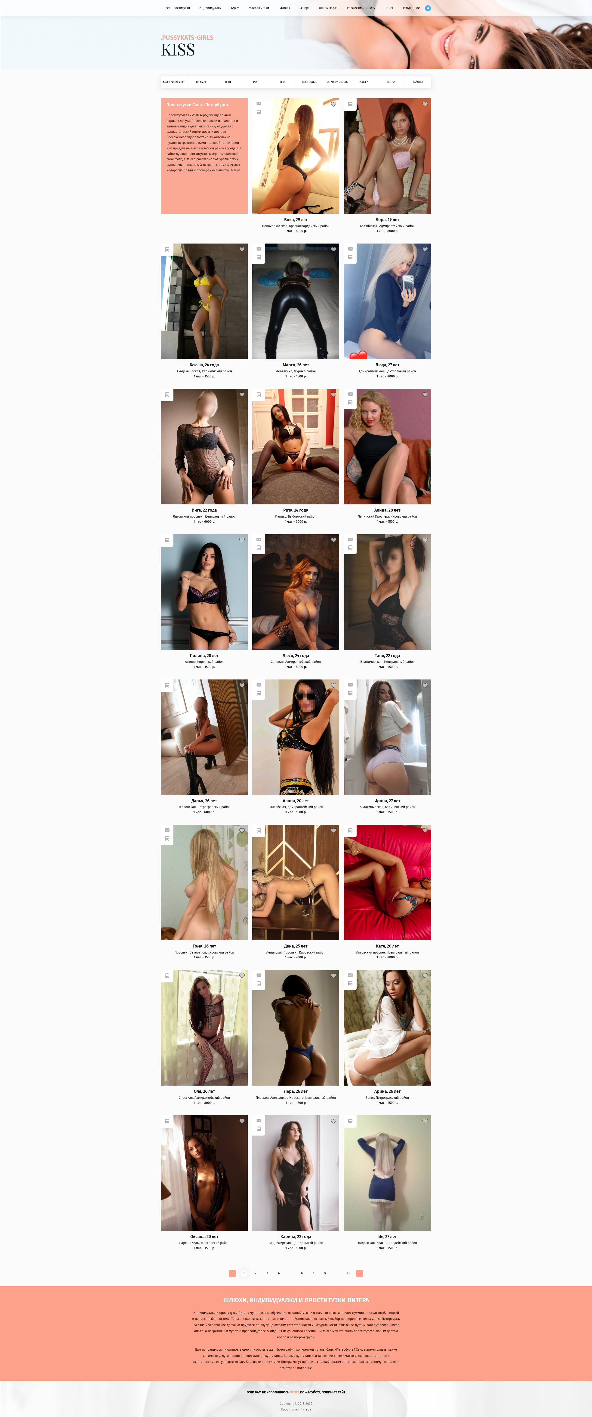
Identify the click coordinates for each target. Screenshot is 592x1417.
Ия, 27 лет (387, 1236)
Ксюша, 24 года (204, 365)
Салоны (284, 8)
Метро (391, 81)
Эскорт (304, 8)
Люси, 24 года (296, 655)
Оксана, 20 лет (204, 1236)
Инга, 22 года (204, 510)
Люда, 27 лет (387, 365)
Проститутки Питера (296, 1409)
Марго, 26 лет (296, 365)
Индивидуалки (210, 8)
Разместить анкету (361, 8)
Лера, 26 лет (296, 1091)
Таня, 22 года (387, 655)
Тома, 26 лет (204, 946)
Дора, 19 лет (387, 219)
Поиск (389, 8)
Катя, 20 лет (387, 946)
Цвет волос (309, 81)
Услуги (363, 81)
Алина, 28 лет (387, 510)
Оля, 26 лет (204, 1091)
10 (348, 1273)
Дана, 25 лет (295, 946)
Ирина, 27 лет (387, 801)
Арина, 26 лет (387, 1091)
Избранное (411, 8)
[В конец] (359, 1273)
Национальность (337, 81)
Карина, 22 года (296, 1236)
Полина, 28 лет (204, 655)
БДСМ (235, 8)
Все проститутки (177, 8)
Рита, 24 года (295, 510)
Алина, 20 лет (296, 801)
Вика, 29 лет (296, 219)
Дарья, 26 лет (204, 801)
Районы (418, 81)
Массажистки (259, 8)
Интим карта (328, 8)
